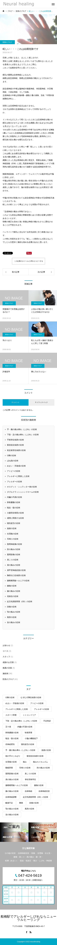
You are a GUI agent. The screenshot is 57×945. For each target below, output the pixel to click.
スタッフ (6, 657)
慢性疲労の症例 (13, 523)
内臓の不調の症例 (14, 497)
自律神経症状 (44, 791)
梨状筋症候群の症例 (15, 445)
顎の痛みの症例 (13, 612)
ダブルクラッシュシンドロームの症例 (23, 492)
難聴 (21, 803)
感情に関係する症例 (15, 518)
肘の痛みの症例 (13, 549)
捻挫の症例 (11, 528)
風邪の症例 (11, 617)
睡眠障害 (9, 768)
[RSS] (30, 932)
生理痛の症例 (12, 534)
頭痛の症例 (11, 607)
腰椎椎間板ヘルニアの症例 (18, 581)
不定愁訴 (47, 721)
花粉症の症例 (12, 596)
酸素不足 (9, 803)
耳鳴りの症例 (12, 539)
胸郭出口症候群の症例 (16, 575)
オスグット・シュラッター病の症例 (22, 487)
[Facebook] (26, 932)
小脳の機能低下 (31, 738)
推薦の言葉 (7, 668)
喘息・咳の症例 (13, 508)
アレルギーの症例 (14, 481)
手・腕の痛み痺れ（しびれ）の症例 (22, 429)
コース (5, 651)
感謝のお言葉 (8, 662)
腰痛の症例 (11, 586)
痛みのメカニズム (40, 762)
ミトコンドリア (29, 715)
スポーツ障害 (11, 715)
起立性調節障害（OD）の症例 (19, 601)
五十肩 (8, 727)
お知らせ (6, 645)
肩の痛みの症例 (13, 565)
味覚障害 (28, 733)
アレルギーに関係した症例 (18, 476)
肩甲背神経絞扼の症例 (16, 570)
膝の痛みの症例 (13, 591)
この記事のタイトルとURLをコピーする (28, 261)
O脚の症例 (11, 455)
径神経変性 (10, 744)
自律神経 (28, 791)
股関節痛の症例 (13, 554)
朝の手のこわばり (12, 756)
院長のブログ (7, 42)
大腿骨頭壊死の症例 (15, 513)
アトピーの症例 (13, 471)
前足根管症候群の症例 (16, 450)
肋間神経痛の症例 (14, 544)
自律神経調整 (11, 797)
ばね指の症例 (12, 461)
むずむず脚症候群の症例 (31, 697)
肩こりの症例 (12, 560)
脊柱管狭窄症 (30, 779)
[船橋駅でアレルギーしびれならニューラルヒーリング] (18, 4)
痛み (25, 762)
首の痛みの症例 (13, 622)
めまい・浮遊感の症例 (16, 466)
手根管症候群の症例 (15, 440)
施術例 (5, 673)
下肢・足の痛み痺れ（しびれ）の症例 (23, 435)
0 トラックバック (41, 402)
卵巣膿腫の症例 (13, 502)
